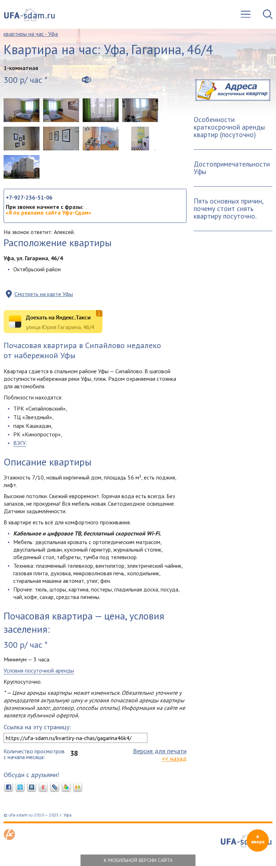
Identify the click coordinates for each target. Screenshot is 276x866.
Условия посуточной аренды (39, 670)
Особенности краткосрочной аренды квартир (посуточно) (229, 127)
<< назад (174, 758)
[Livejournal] (55, 787)
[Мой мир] (66, 787)
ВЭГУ (19, 442)
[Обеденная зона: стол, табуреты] (101, 138)
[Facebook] (9, 787)
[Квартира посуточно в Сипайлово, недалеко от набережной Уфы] (22, 110)
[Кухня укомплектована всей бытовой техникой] (140, 110)
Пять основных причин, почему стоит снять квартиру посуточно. (229, 208)
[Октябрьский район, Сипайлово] (22, 167)
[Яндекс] (43, 787)
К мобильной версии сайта (138, 860)
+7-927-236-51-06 (29, 197)
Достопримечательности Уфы (232, 168)
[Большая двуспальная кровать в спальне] (61, 110)
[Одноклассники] (78, 787)
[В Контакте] (32, 787)
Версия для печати (160, 751)
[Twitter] (20, 787)
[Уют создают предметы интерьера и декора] (22, 138)
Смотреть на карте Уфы (43, 294)
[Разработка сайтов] (9, 838)
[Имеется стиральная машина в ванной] (140, 138)
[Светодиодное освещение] (61, 138)
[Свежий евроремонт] (101, 110)
